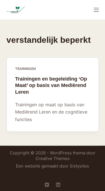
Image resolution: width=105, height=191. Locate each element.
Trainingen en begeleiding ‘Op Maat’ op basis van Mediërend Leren (51, 85)
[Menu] (96, 9)
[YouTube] (47, 185)
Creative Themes (53, 158)
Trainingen (25, 69)
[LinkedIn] (58, 185)
